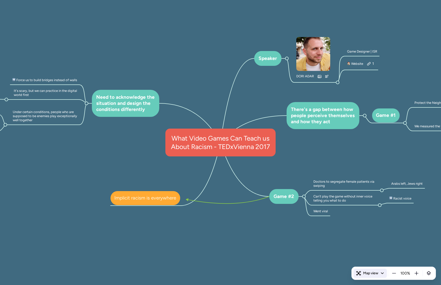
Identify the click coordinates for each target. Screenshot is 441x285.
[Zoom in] (416, 273)
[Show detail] (429, 273)
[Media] (319, 76)
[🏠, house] (348, 64)
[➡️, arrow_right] (14, 80)
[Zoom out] (394, 273)
